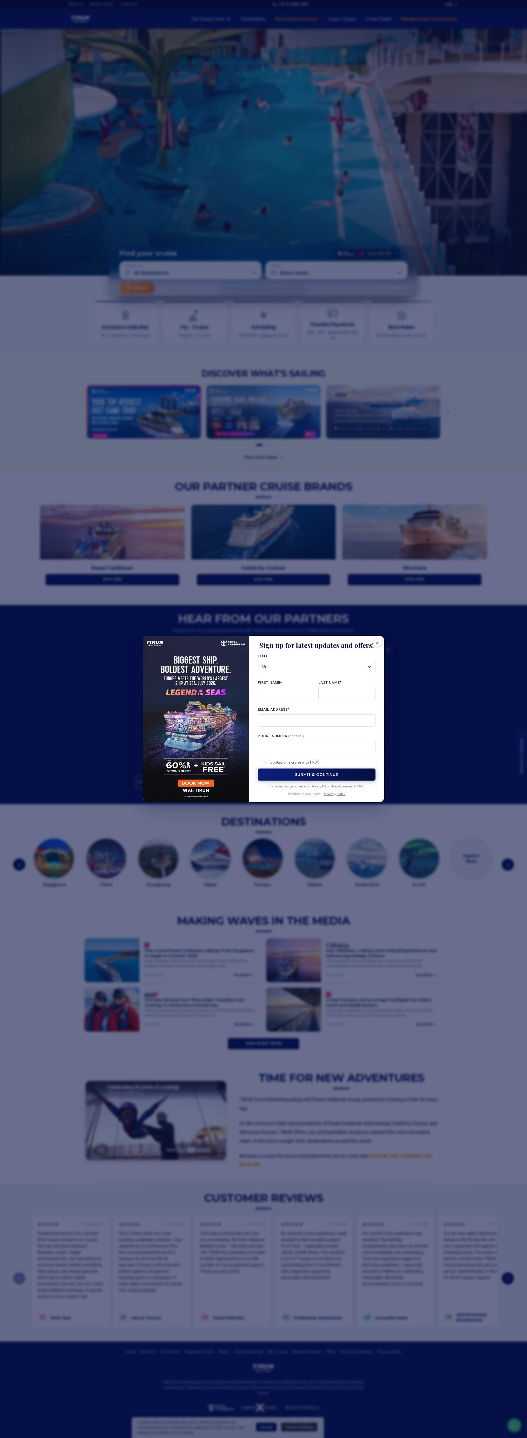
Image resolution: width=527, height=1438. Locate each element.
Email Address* (274, 709)
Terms (341, 794)
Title (263, 656)
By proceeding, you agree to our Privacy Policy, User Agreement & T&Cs (317, 786)
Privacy (328, 794)
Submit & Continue (316, 774)
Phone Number (281, 736)
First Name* (270, 682)
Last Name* (330, 682)
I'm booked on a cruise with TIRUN (292, 762)
